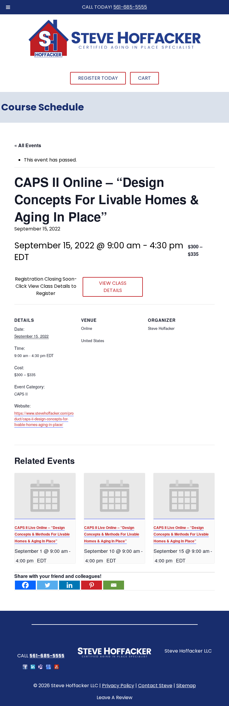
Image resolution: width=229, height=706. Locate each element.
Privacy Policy (118, 685)
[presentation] (45, 496)
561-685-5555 (130, 7)
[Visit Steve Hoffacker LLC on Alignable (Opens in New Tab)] (40, 667)
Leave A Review (114, 697)
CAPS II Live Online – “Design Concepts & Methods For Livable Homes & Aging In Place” (42, 534)
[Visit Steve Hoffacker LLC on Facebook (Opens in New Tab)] (25, 667)
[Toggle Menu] (8, 7)
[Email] (113, 585)
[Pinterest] (91, 585)
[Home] (114, 56)
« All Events (27, 145)
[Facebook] (25, 585)
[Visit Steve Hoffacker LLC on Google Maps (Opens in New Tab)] (48, 667)
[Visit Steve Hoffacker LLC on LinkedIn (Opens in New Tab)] (33, 667)
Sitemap (186, 685)
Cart (144, 78)
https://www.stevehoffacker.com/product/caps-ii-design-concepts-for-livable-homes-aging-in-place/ (44, 418)
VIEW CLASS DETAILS (112, 287)
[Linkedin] (69, 585)
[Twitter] (47, 585)
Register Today (98, 78)
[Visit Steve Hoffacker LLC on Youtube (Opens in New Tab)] (57, 667)
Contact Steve (155, 685)
